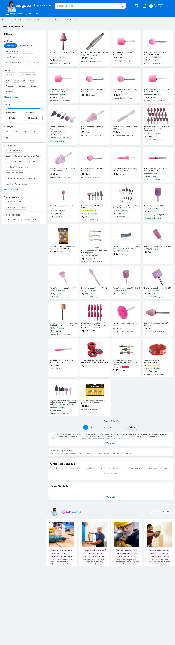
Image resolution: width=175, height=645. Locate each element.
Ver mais (110, 443)
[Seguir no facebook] (157, 512)
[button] (121, 5)
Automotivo (13, 20)
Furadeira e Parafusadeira (110, 468)
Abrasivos (59, 20)
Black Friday (54, 454)
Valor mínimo (11, 113)
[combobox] (90, 6)
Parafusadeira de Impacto (157, 468)
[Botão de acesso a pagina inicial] (18, 6)
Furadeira (90, 468)
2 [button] (91, 427)
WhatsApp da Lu (110, 473)
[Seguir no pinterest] (168, 512)
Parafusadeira (74, 468)
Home (4, 20)
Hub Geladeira (117, 454)
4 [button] (104, 427)
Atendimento (31, 14)
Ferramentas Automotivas (31, 20)
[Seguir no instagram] (163, 512)
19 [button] (122, 427)
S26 (80, 454)
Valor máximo (30, 113)
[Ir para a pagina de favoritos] (136, 5)
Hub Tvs (128, 454)
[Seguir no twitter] (152, 512)
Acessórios (48, 20)
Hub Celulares (104, 454)
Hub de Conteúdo (90, 454)
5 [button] (110, 427)
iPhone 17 (64, 454)
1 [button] (85, 427)
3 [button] (97, 427)
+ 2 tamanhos (95, 247)
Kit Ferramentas (134, 468)
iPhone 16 (73, 454)
